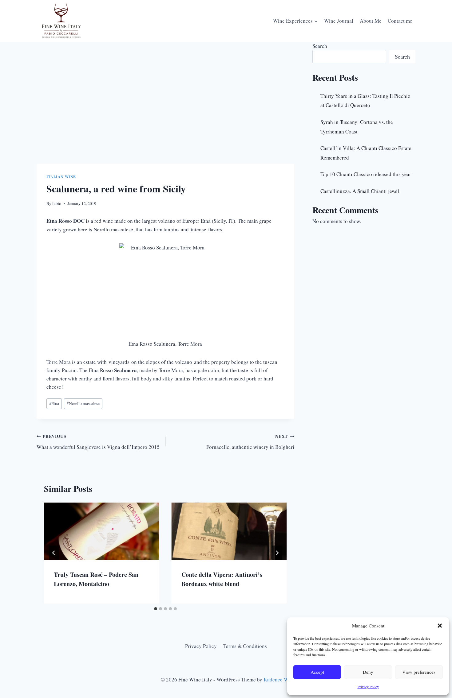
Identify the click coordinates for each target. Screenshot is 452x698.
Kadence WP (277, 679)
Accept (317, 672)
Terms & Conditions (245, 646)
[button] (440, 626)
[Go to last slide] (54, 553)
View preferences (418, 672)
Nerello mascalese (83, 403)
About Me (371, 20)
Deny (368, 672)
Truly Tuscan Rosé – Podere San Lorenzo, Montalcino (96, 579)
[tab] (155, 608)
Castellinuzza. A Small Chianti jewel (359, 191)
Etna (54, 403)
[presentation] (101, 531)
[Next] (277, 553)
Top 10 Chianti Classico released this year (365, 174)
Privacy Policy (368, 686)
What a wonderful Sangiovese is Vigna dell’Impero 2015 (98, 441)
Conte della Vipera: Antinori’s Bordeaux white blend (221, 579)
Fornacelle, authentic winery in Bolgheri (250, 441)
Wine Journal (338, 20)
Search (319, 45)
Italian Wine (61, 176)
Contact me (400, 20)
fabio (56, 203)
